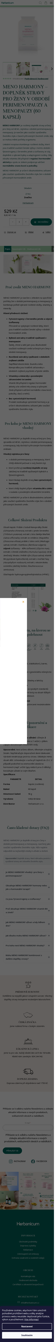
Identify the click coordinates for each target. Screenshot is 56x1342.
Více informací (31, 1319)
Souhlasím (27, 1335)
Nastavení (27, 1326)
